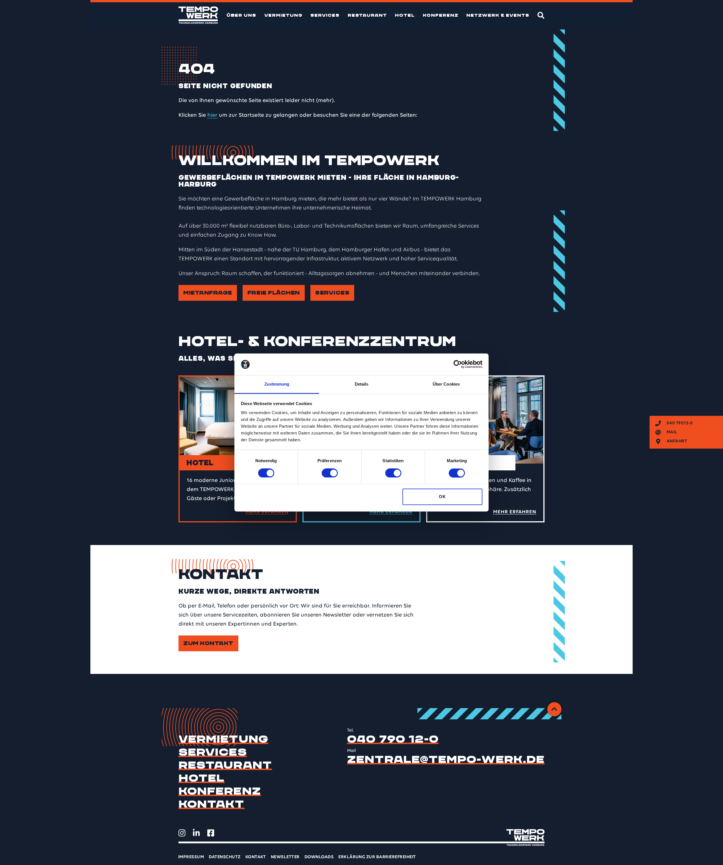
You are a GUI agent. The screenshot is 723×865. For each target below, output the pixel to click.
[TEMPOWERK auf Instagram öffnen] (182, 833)
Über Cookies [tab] (446, 384)
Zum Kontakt (208, 643)
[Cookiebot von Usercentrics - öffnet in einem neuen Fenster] (457, 364)
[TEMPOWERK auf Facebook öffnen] (210, 833)
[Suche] (541, 15)
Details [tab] (362, 384)
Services (324, 15)
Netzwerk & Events (497, 15)
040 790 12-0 (393, 739)
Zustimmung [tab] (276, 384)
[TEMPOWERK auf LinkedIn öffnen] (196, 833)
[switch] (330, 473)
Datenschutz (224, 857)
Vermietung (283, 15)
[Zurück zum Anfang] (554, 709)
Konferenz (440, 15)
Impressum (191, 857)
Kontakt (211, 804)
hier (212, 115)
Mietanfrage (207, 293)
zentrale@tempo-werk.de (446, 759)
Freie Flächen (273, 293)
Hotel (405, 15)
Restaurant (367, 15)
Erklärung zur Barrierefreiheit (377, 857)
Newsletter (285, 857)
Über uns (241, 15)
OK (442, 496)
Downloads (319, 857)
